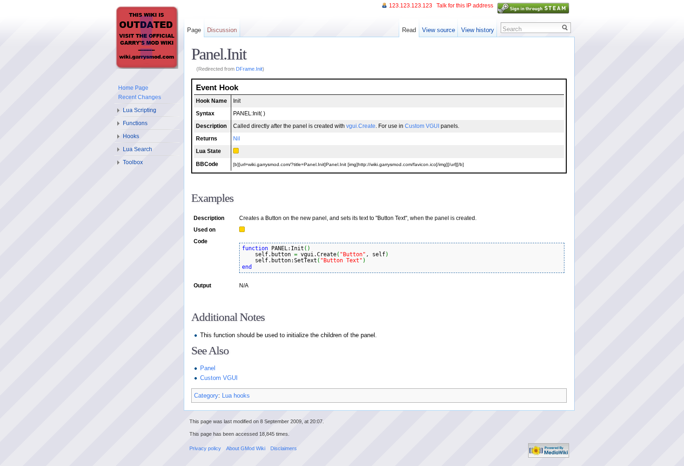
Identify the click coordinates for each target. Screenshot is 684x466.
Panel (207, 368)
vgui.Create (361, 126)
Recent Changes (139, 97)
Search (512, 29)
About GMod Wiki (245, 448)
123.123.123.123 (410, 5)
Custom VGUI (422, 126)
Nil (236, 138)
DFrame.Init (249, 69)
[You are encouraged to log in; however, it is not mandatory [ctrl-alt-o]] (533, 8)
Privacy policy (205, 448)
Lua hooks (236, 395)
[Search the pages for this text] (565, 27)
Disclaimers (283, 448)
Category (206, 395)
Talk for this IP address (464, 5)
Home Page (133, 88)
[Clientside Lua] (236, 151)
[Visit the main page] (146, 37)
